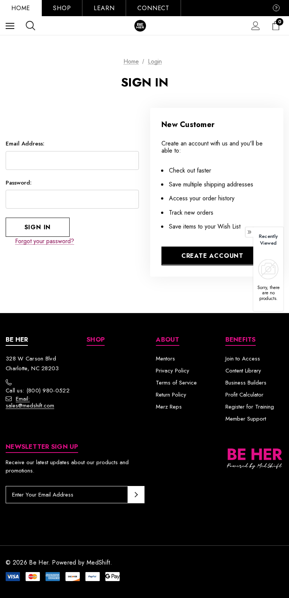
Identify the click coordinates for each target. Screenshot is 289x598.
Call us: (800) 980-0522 (38, 390)
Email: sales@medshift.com (30, 402)
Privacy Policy (172, 370)
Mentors (165, 358)
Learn (104, 8)
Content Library (243, 370)
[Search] (30, 25)
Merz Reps (169, 407)
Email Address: (25, 143)
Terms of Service (176, 382)
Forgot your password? (44, 241)
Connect (153, 8)
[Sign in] (255, 25)
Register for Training (249, 407)
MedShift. (99, 562)
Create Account (212, 255)
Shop (62, 8)
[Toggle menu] (10, 25)
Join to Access (242, 358)
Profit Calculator (244, 395)
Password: (19, 183)
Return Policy (171, 395)
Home (20, 8)
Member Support (245, 419)
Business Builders (245, 382)
